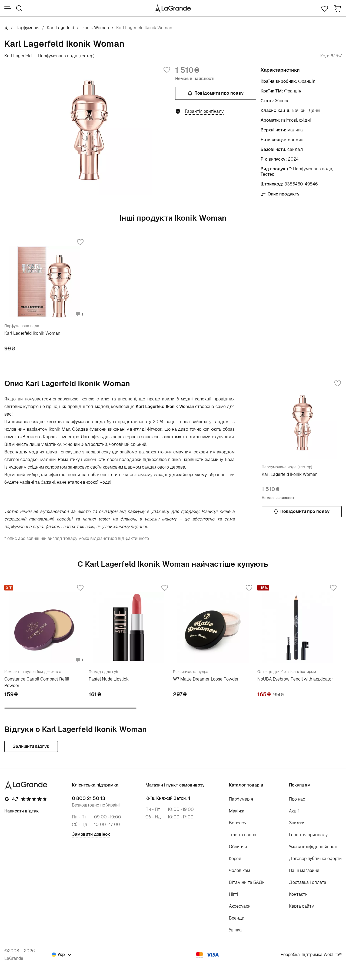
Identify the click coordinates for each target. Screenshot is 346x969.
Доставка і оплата (307, 882)
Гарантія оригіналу (308, 835)
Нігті (233, 894)
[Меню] (7, 8)
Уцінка (235, 930)
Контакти (298, 894)
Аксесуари (240, 906)
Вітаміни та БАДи (247, 882)
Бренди (236, 918)
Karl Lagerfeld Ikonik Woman (32, 333)
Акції (294, 811)
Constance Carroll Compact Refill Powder (36, 682)
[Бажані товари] (325, 8)
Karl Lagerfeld (60, 28)
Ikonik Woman (95, 28)
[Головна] (6, 27)
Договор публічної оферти (315, 858)
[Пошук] (19, 8)
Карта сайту (301, 906)
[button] (338, 8)
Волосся (238, 823)
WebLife (331, 954)
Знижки (296, 823)
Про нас (297, 799)
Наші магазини (304, 870)
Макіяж (236, 811)
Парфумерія (27, 28)
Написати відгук (21, 811)
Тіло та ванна (242, 835)
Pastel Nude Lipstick (109, 679)
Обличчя (238, 846)
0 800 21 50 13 (88, 798)
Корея (235, 858)
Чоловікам (239, 870)
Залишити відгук (31, 746)
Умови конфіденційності (313, 846)
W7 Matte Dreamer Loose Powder (206, 679)
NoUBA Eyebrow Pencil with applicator (295, 679)
